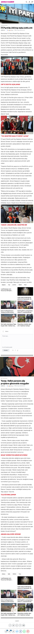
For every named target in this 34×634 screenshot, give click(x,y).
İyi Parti (14, 284)
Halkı (9, 574)
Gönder (6, 350)
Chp (9, 284)
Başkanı (4, 284)
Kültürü (14, 574)
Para (20, 574)
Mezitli (20, 284)
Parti (25, 284)
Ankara (3, 574)
